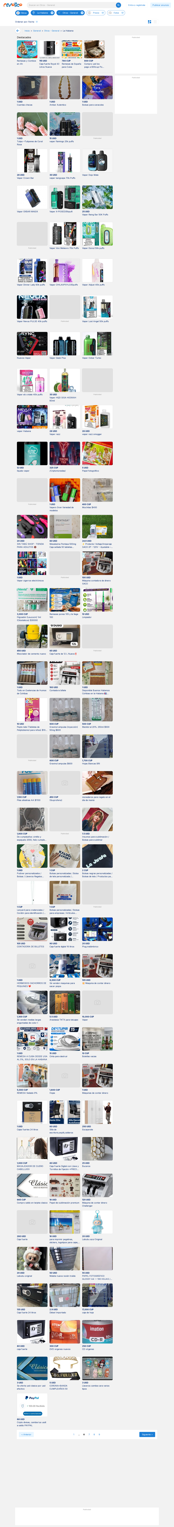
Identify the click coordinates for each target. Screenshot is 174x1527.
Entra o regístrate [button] (136, 5)
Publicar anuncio (160, 5)
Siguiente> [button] (147, 1434)
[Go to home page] (13, 5)
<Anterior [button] (26, 1434)
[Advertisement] (136, 56)
